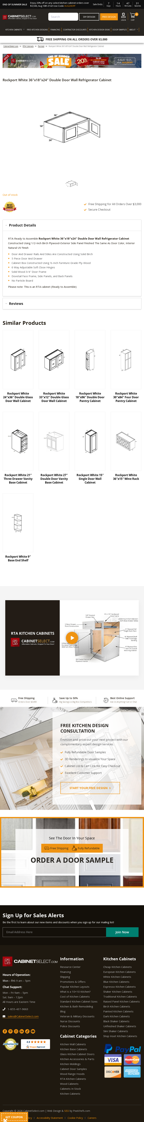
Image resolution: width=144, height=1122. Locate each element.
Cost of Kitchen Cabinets (75, 996)
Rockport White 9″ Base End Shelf (18, 558)
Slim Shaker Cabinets (115, 1031)
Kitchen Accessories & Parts (77, 1059)
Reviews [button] (16, 303)
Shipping (65, 976)
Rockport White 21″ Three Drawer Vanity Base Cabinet (18, 478)
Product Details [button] (22, 225)
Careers (92, 1118)
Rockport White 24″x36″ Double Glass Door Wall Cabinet (18, 397)
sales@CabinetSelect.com (23, 1016)
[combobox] (63, 17)
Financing (65, 972)
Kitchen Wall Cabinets (73, 1044)
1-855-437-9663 (17, 1009)
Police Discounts (70, 1026)
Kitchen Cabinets (70, 1093)
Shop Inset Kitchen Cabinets (120, 1036)
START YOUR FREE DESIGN (89, 788)
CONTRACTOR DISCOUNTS (74, 29)
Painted (41, 46)
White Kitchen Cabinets (117, 976)
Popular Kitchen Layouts (74, 986)
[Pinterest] (10, 1031)
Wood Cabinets (69, 1083)
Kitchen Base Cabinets (73, 1049)
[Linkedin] (21, 1031)
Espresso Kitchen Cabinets (119, 986)
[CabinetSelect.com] (20, 17)
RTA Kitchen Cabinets (73, 1079)
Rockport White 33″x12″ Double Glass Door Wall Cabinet (54, 397)
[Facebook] (5, 1031)
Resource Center (70, 967)
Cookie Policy (75, 1118)
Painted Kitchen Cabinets (118, 1011)
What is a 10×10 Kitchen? (75, 991)
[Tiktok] (27, 1031)
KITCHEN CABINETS (13, 29)
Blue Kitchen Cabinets (116, 981)
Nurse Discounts (70, 1021)
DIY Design (89, 16)
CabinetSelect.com (10, 46)
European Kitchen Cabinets (119, 972)
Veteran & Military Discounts (77, 1016)
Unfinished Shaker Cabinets (119, 1026)
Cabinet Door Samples (73, 1069)
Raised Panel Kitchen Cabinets (121, 1001)
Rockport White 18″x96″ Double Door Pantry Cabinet (90, 397)
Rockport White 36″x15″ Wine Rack (126, 477)
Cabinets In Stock (70, 1088)
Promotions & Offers (73, 981)
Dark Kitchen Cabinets (116, 1016)
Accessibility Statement (50, 1118)
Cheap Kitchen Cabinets (117, 967)
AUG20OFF (69, 5)
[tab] (72, 225)
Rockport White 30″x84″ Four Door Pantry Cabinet (126, 397)
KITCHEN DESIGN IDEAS (99, 29)
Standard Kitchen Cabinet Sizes (78, 1001)
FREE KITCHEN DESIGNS (37, 29)
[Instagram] (16, 1031)
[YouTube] (33, 1031)
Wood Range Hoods (72, 1074)
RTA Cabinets (28, 46)
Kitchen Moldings (70, 1064)
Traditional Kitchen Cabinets (120, 996)
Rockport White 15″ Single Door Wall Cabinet (90, 478)
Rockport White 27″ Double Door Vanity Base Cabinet (54, 478)
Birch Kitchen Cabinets (116, 1006)
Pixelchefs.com (81, 1110)
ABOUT (132, 29)
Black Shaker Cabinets (116, 1021)
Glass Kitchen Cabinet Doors (77, 1054)
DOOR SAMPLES (120, 29)
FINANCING (55, 29)
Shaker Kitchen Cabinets (117, 991)
